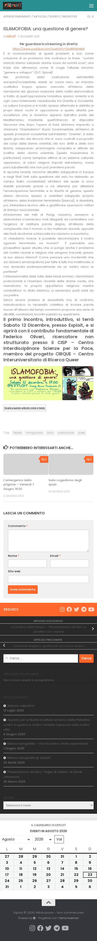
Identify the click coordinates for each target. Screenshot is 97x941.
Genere (18, 432)
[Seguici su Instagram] (62, 609)
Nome (13, 556)
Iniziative (69, 16)
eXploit (11, 36)
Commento (18, 526)
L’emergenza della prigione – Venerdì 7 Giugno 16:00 (18, 484)
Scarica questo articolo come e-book (25, 408)
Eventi (55, 16)
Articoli (40, 16)
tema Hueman (69, 918)
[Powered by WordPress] (34, 918)
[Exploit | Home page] (15, 5)
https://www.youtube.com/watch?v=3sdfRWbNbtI (49, 49)
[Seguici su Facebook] (69, 609)
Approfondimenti (17, 16)
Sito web (14, 571)
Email (55, 556)
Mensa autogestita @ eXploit (28, 758)
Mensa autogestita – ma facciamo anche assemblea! (47, 743)
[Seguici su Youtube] (91, 609)
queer (81, 432)
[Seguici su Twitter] (76, 609)
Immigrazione (34, 432)
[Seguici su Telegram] (83, 609)
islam (50, 432)
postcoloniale (66, 432)
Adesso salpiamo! (20, 706)
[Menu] (91, 5)
